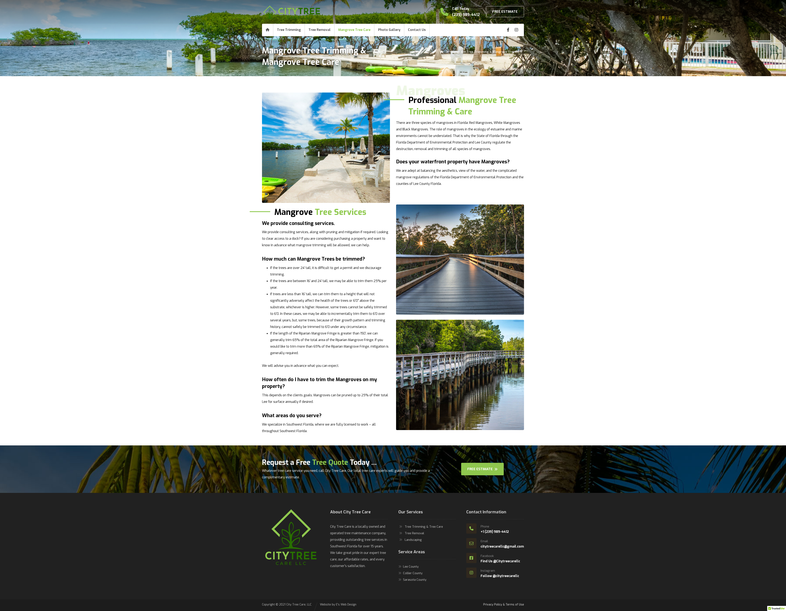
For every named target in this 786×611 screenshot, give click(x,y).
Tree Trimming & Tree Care (424, 527)
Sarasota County (414, 580)
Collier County (412, 573)
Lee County (411, 567)
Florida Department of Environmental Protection (432, 142)
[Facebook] (508, 30)
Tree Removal (414, 533)
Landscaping (413, 540)
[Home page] (441, 52)
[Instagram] (516, 30)
